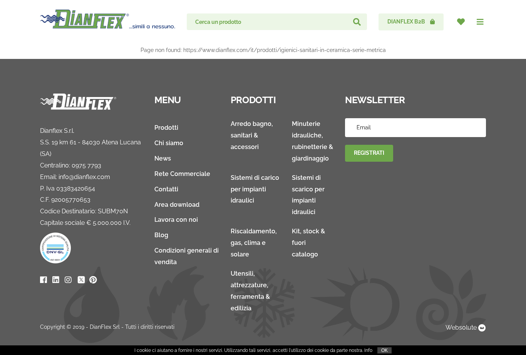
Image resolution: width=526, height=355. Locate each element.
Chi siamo (168, 143)
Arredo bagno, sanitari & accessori (252, 135)
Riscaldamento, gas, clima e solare (254, 243)
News (162, 158)
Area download (176, 204)
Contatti (166, 189)
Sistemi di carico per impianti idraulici (255, 189)
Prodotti (166, 127)
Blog (161, 235)
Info (368, 350)
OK (384, 350)
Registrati (369, 153)
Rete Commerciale (182, 174)
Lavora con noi (176, 219)
